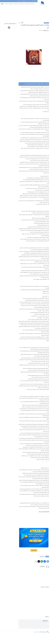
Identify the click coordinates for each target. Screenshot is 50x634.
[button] (44, 561)
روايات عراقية (27, 3)
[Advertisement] (25, 14)
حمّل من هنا (34, 550)
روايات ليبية (16, 3)
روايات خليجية (21, 3)
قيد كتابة (6, 3)
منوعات (3, 3)
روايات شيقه (46, 22)
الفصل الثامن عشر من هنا (44, 511)
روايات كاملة (32, 3)
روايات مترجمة (11, 3)
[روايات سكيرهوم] (42, 3)
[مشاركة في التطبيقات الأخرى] (36, 561)
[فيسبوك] (1, 1)
